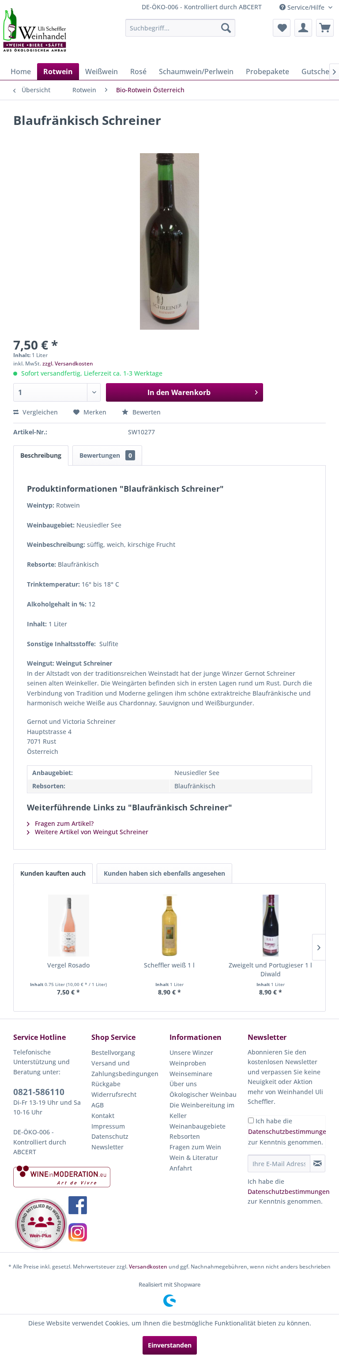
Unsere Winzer (191, 1052)
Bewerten (146, 412)
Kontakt (102, 1115)
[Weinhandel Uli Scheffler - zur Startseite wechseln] (34, 30)
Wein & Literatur (194, 1157)
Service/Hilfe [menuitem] (306, 7)
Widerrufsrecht (113, 1094)
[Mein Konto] (303, 28)
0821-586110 (38, 1092)
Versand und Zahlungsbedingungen (124, 1068)
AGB (97, 1105)
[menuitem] (180, 28)
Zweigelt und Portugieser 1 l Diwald (270, 969)
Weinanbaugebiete (198, 1126)
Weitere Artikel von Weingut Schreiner (90, 832)
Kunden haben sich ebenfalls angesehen (164, 873)
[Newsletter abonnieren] (317, 1163)
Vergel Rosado (68, 965)
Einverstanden (170, 1345)
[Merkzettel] (281, 28)
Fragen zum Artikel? (63, 823)
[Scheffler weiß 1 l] (170, 925)
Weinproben (188, 1063)
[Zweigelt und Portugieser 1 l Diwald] (270, 925)
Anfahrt (181, 1168)
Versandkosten (148, 1266)
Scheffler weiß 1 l (169, 965)
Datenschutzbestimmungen (289, 1131)
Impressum (108, 1126)
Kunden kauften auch (53, 873)
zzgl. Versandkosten (67, 363)
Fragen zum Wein (195, 1147)
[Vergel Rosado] (69, 925)
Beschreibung (40, 455)
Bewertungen (105, 455)
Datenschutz (109, 1136)
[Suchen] (226, 28)
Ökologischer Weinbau (203, 1094)
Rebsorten (185, 1136)
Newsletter (107, 1147)
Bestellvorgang (113, 1052)
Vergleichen (39, 412)
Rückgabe (106, 1084)
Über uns (183, 1084)
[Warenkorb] (325, 28)
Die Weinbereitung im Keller (202, 1110)
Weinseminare (191, 1073)
